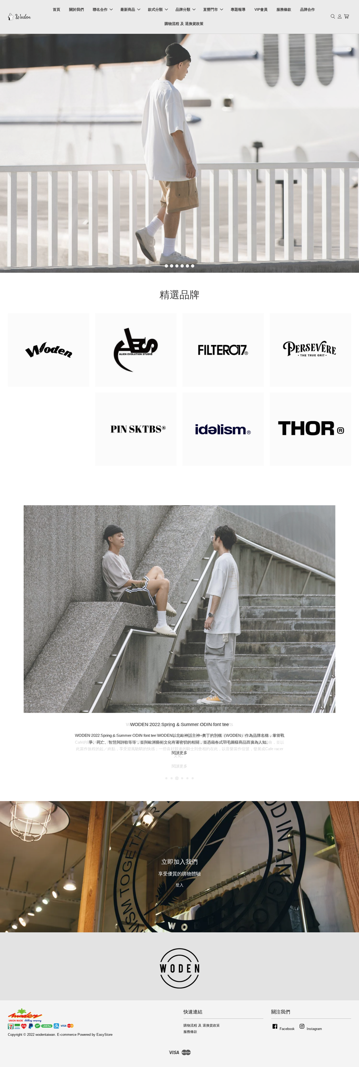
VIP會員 (261, 9)
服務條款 (283, 9)
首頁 (56, 9)
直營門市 (210, 9)
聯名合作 (100, 9)
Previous (11, 153)
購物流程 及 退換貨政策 (184, 24)
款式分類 (155, 9)
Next (348, 153)
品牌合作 (307, 9)
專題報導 (238, 9)
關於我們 (76, 9)
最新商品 (127, 9)
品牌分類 (183, 9)
